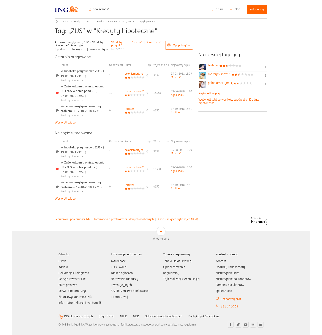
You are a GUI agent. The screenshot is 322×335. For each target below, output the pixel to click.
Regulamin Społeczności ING (72, 219)
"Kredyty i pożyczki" (117, 44)
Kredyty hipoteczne (107, 21)
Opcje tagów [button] (181, 45)
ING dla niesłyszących (78, 316)
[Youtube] (246, 325)
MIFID (123, 316)
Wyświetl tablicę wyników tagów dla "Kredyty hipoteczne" (229, 101)
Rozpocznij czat (231, 299)
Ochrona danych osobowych (163, 316)
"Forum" (137, 42)
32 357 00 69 (229, 306)
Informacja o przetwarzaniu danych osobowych (124, 219)
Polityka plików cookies (203, 316)
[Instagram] (253, 325)
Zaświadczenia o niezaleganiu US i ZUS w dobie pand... (82, 91)
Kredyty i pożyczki (83, 21)
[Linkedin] (260, 325)
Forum (218, 9)
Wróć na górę (161, 238)
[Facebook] (231, 325)
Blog (237, 9)
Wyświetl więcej (65, 122)
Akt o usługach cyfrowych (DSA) (178, 219)
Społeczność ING (56, 21)
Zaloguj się (257, 9)
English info (106, 316)
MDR (136, 316)
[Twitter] (238, 325)
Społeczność (101, 9)
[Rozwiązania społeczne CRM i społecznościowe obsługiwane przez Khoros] (259, 220)
